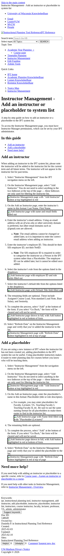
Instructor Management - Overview (26, 487)
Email (10, 18)
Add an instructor (16, 144)
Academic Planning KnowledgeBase (25, 77)
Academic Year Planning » (20, 50)
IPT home (12, 74)
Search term (7, 38)
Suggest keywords (12, 512)
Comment (33, 543)
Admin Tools (13, 64)
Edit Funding (13, 61)
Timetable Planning (16, 55)
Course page (20, 52)
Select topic (7, 41)
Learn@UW (13, 21)
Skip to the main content (13, 2)
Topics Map (13, 88)
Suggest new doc (47, 543)
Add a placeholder (16, 147)
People (10, 27)
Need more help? (15, 150)
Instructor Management (18, 58)
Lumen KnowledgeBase (19, 80)
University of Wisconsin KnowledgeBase (27, 13)
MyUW (11, 24)
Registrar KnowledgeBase (20, 83)
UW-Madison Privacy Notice (15, 549)
